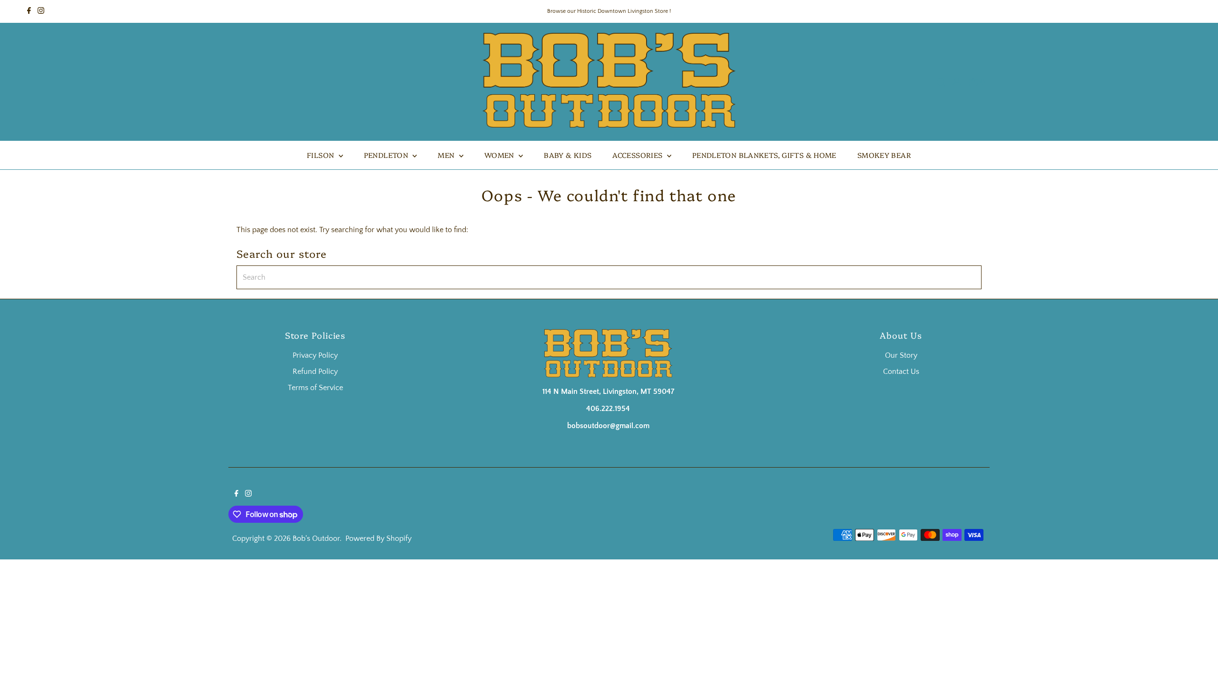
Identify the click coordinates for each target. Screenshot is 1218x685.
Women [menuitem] (500, 155)
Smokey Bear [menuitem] (884, 155)
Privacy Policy (315, 355)
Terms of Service (315, 387)
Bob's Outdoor (316, 538)
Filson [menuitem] (321, 155)
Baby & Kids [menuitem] (567, 155)
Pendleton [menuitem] (387, 155)
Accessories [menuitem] (638, 155)
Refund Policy (315, 371)
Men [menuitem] (447, 155)
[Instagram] (41, 11)
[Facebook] (29, 11)
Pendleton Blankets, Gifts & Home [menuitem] (764, 155)
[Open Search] (941, 82)
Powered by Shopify (378, 538)
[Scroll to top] (1198, 665)
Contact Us (901, 371)
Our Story (901, 355)
